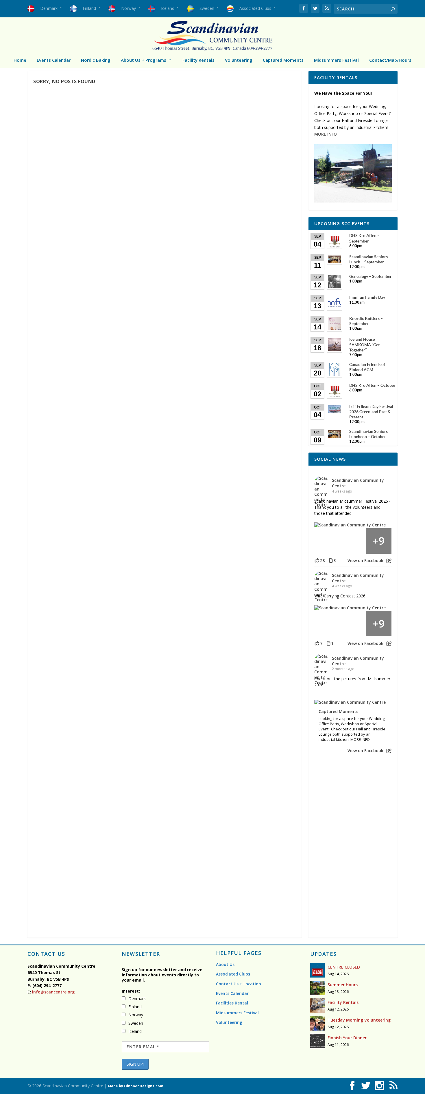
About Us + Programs (143, 60)
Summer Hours (343, 984)
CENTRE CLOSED (344, 967)
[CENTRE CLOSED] (317, 970)
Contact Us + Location (238, 984)
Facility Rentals (198, 60)
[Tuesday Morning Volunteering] (317, 1023)
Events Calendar (54, 60)
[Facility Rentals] (317, 1005)
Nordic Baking (95, 60)
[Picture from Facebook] (327, 541)
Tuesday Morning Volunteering (359, 1020)
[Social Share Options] (389, 560)
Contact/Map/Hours (390, 60)
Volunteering (238, 60)
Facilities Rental (232, 1003)
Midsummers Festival (336, 60)
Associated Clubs (233, 974)
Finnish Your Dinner (347, 1037)
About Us (225, 964)
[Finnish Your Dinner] (317, 1041)
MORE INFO (325, 134)
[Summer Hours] (317, 988)
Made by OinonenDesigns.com (135, 1086)
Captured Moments (283, 60)
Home (20, 60)
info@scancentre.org (53, 992)
